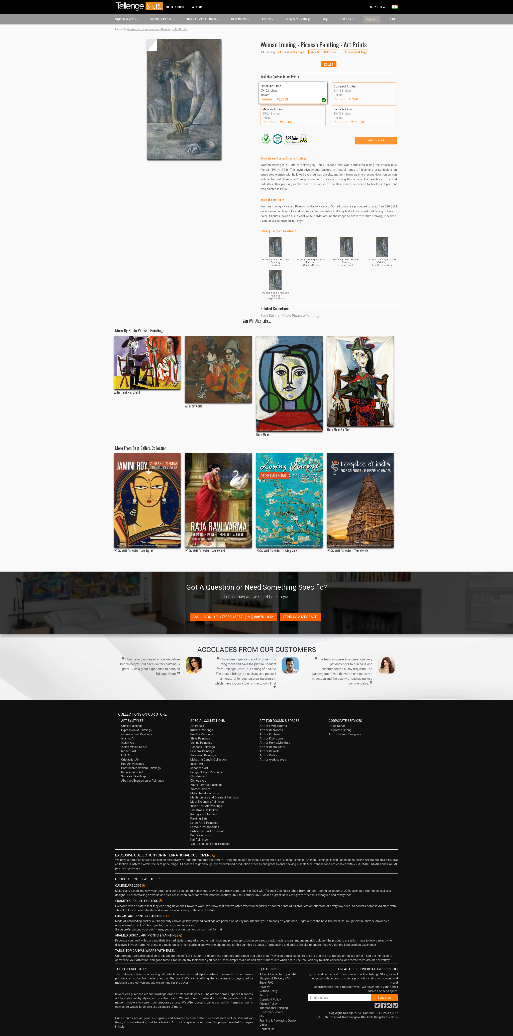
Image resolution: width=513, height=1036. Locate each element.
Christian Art (198, 776)
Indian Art (127, 742)
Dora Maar (262, 435)
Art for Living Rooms (273, 726)
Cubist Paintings (131, 726)
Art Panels (197, 726)
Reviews (265, 987)
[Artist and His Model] (147, 362)
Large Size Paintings (298, 19)
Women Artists (200, 789)
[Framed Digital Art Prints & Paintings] (180, 935)
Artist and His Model (127, 393)
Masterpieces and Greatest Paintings (214, 797)
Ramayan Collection (203, 814)
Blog (325, 19)
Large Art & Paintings (204, 823)
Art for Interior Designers (345, 734)
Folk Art (126, 755)
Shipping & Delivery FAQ (275, 978)
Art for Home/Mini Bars (275, 742)
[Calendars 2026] (143, 885)
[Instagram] (389, 1006)
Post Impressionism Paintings (141, 768)
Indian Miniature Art (134, 747)
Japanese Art (199, 768)
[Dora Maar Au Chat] (360, 381)
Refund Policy (269, 991)
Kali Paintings (199, 839)
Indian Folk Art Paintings (206, 806)
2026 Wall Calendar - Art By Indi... (135, 551)
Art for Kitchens (270, 734)
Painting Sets (199, 818)
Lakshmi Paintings (202, 751)
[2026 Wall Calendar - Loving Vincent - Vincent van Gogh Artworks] (289, 500)
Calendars (372, 19)
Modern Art (128, 751)
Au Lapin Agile (193, 406)
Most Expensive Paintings (207, 801)
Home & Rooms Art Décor (202, 19)
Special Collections (161, 19)
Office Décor (337, 726)
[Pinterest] (395, 1006)
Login (169, 7)
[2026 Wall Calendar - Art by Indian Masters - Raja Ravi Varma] (218, 500)
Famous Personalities (204, 827)
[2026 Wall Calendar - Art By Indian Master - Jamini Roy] (147, 500)
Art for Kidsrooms (272, 738)
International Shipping (274, 1008)
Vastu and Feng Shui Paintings (210, 844)
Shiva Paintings (200, 738)
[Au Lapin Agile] (218, 369)
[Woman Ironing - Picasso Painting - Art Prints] (184, 99)
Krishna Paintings (201, 730)
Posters (267, 19)
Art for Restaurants (272, 747)
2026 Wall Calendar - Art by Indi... (206, 551)
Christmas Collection (204, 810)
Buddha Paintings (201, 734)
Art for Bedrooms (271, 730)
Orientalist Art (130, 759)
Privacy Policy (269, 1004)
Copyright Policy (270, 999)
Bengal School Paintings (206, 772)
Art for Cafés (268, 755)
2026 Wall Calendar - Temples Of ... (349, 551)
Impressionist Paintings (136, 734)
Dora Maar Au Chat (338, 430)
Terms (264, 995)
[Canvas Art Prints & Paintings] (167, 916)
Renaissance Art (132, 772)
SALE (392, 19)
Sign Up (180, 7)
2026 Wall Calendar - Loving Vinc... (277, 551)
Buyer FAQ (266, 982)
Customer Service (271, 1012)
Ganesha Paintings (202, 747)
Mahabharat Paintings (204, 793)
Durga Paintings (200, 835)
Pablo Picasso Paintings (301, 315)
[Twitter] (377, 1006)
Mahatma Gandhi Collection (208, 759)
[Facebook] (383, 1006)
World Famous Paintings (206, 785)
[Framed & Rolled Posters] (160, 900)
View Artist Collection (323, 52)
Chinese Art (198, 780)
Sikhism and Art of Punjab (207, 831)
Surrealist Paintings (133, 776)
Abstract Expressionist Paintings (142, 780)
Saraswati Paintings (203, 755)
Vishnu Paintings (201, 742)
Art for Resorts (270, 751)
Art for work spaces (273, 759)
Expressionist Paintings (136, 730)
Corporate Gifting (340, 730)
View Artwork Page (356, 52)
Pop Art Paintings (132, 764)
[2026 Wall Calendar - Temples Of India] (360, 500)
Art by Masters (239, 19)
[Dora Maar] (289, 383)
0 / (376, 7)
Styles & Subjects (125, 19)
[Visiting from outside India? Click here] (213, 855)
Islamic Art (128, 738)
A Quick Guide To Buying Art (278, 974)
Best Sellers (347, 19)
